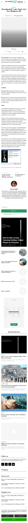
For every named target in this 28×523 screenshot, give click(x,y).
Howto (3, 354)
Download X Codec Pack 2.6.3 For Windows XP (11, 167)
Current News (4, 383)
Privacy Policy (14, 214)
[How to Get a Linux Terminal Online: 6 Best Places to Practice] (14, 232)
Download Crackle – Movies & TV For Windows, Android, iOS (7, 176)
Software (14, 7)
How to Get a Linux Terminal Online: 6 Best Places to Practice (13, 240)
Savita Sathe (9, 15)
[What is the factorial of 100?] (23, 281)
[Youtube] (13, 464)
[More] (22, 51)
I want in (13, 210)
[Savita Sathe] (14, 184)
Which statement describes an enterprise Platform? (8, 272)
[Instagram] (6, 464)
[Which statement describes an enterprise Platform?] (23, 272)
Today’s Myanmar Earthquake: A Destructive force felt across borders (8, 252)
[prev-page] (22, 220)
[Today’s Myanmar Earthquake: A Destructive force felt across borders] (23, 252)
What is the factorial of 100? (8, 281)
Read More (8, 512)
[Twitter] (9, 464)
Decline (7, 515)
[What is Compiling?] (23, 291)
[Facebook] (2, 464)
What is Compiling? (5, 291)
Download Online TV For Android (20, 175)
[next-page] (24, 220)
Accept (14, 519)
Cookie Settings (20, 515)
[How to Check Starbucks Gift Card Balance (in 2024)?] (23, 262)
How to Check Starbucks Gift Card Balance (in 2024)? (9, 262)
